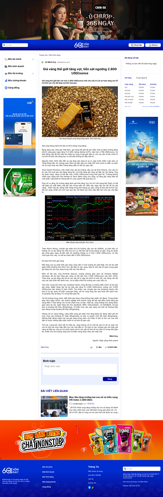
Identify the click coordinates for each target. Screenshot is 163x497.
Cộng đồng (13, 87)
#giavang (45, 347)
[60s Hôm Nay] (81, 45)
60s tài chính (14, 59)
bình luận (112, 347)
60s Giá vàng (54, 55)
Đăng (110, 379)
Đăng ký (154, 45)
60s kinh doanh (15, 66)
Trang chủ (43, 55)
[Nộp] (4, 45)
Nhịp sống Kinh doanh (108, 340)
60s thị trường (15, 73)
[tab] (128, 77)
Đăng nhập (138, 45)
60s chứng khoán (16, 80)
